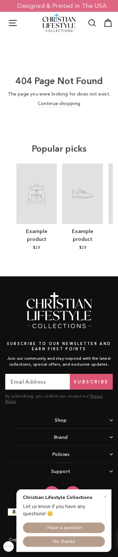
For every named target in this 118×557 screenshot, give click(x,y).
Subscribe (91, 381)
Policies (60, 454)
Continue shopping (59, 103)
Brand (61, 437)
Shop (61, 420)
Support (60, 471)
